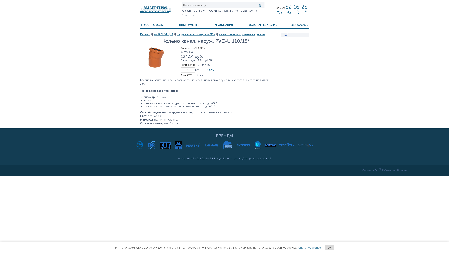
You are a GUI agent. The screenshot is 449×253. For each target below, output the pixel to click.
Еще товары (298, 25)
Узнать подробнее (309, 247)
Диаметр (187, 75)
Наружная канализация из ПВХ (196, 34)
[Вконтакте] (279, 12)
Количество (188, 64)
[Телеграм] (289, 13)
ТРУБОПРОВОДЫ (152, 25)
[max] (297, 13)
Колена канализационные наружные (242, 34)
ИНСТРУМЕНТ (188, 25)
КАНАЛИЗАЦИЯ (223, 25)
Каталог (145, 34)
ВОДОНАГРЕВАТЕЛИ (261, 25)
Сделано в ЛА (370, 170)
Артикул (186, 48)
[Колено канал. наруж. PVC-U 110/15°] (156, 67)
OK (329, 247)
